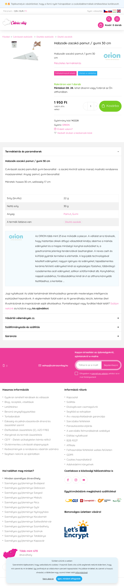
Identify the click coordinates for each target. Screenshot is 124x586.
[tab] (62, 151)
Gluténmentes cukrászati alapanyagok (27, 444)
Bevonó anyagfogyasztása (20, 411)
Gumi (75, 214)
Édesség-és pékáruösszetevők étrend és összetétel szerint (28, 423)
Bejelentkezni (111, 365)
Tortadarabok (12, 416)
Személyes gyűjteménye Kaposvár (25, 540)
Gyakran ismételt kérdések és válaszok (27, 397)
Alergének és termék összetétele (23, 434)
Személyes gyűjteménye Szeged (23, 492)
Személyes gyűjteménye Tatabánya (25, 535)
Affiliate (71, 445)
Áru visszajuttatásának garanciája (86, 416)
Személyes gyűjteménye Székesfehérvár (28, 521)
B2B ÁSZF (72, 440)
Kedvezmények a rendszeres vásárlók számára (31, 449)
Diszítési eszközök (45, 36)
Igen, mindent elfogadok (69, 578)
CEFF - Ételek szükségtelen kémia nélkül (28, 439)
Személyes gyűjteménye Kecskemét (25, 516)
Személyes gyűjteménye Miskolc (23, 497)
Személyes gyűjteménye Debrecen (25, 487)
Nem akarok (48, 578)
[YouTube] (84, 480)
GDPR (70, 454)
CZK (16, 11)
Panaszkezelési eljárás (79, 425)
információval (81, 572)
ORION (66, 124)
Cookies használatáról (79, 459)
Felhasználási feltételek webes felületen (89, 449)
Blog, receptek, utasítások (19, 401)
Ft (26, 11)
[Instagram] (76, 480)
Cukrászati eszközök (22, 36)
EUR (21, 11)
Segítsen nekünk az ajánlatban (22, 453)
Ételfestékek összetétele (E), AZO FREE (27, 429)
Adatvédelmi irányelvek (80, 464)
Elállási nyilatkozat (77, 435)
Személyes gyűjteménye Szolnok (24, 531)
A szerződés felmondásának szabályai (88, 430)
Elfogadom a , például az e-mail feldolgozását (100, 375)
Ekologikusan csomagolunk (82, 406)
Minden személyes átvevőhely (22, 478)
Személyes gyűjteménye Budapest (25, 483)
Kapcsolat (72, 397)
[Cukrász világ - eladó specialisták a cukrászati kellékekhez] (14, 21)
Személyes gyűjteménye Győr (22, 507)
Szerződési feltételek (78, 421)
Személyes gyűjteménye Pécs (22, 502)
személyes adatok (99, 373)
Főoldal (6, 36)
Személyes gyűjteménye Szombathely (27, 526)
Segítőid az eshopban (79, 411)
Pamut (67, 214)
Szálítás (71, 401)
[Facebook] (68, 480)
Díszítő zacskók (64, 36)
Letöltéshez (11, 406)
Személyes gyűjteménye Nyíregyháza (26, 511)
